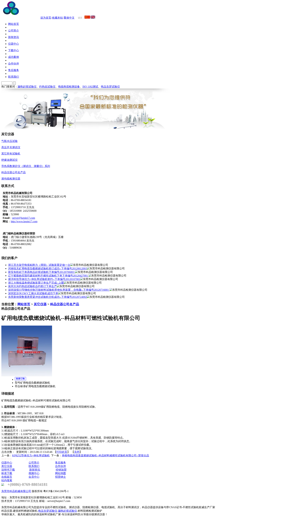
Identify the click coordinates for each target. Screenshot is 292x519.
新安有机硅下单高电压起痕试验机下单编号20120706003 (41, 272)
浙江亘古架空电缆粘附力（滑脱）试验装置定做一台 (39, 264)
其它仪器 (40, 304)
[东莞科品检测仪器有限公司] (30, 14)
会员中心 (34, 476)
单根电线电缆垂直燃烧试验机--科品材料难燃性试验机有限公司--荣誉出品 (105, 455)
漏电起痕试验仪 (27, 86)
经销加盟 (61, 469)
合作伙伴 (60, 466)
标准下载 (6, 473)
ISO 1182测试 (90, 86)
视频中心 (34, 473)
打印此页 (61, 451)
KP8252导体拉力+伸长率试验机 (31, 455)
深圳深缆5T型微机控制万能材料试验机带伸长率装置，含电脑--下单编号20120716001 (59, 289)
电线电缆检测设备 (69, 86)
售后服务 (60, 462)
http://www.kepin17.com (24, 221)
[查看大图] (26, 375)
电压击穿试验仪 (110, 86)
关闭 (76, 451)
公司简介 (34, 462)
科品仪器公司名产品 (64, 304)
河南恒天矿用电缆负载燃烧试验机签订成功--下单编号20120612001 (47, 268)
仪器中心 (6, 462)
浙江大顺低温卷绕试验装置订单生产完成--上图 (36, 282)
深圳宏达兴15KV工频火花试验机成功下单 (33, 293)
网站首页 (23, 304)
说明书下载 (8, 469)
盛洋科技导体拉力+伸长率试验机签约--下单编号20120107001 (44, 279)
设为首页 (45, 17)
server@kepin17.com (23, 217)
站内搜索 (6, 480)
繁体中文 (69, 17)
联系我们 (34, 466)
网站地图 (60, 473)
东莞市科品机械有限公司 (16, 491)
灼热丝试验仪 (47, 86)
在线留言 (6, 476)
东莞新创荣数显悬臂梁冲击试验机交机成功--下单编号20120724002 (47, 296)
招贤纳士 (60, 476)
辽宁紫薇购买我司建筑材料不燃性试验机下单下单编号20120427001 (48, 275)
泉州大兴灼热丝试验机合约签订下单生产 (32, 286)
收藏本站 (57, 17)
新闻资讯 (34, 469)
